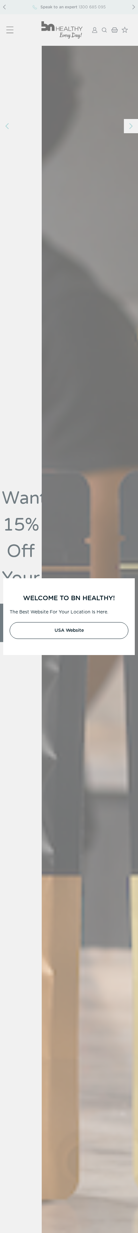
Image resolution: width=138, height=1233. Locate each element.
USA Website (69, 630)
